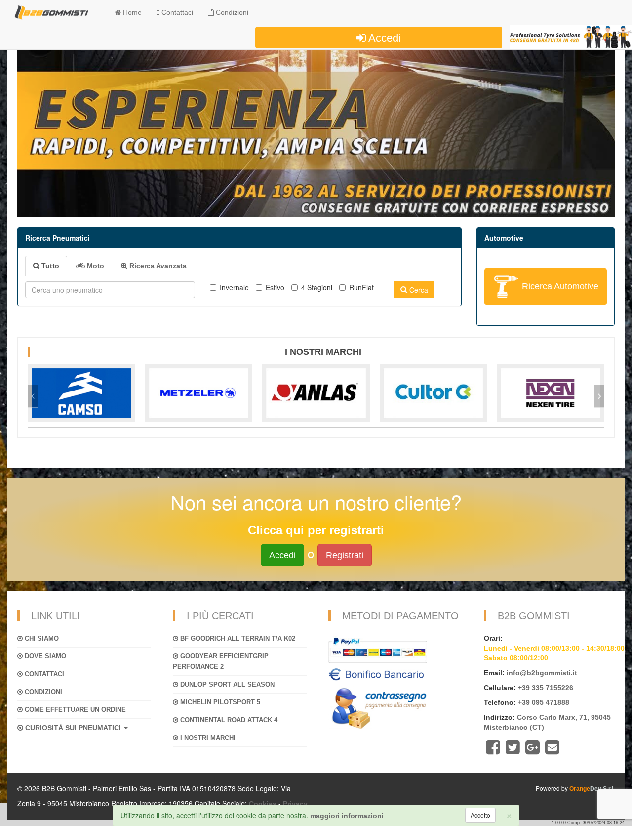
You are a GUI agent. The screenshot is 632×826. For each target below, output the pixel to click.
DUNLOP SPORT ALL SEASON (226, 684)
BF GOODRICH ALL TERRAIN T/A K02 (236, 638)
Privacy (295, 804)
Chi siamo (41, 638)
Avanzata (158, 266)
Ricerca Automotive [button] (558, 286)
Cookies (262, 804)
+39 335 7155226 (545, 688)
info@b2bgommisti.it (542, 673)
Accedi (383, 38)
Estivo (275, 287)
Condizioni (231, 12)
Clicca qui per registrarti (316, 530)
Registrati (344, 555)
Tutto (49, 266)
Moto (94, 266)
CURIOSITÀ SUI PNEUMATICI (73, 728)
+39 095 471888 (543, 702)
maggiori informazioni (347, 816)
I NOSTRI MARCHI (207, 737)
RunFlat (361, 287)
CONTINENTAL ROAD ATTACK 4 (227, 720)
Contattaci (43, 674)
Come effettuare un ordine (74, 709)
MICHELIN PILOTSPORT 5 (219, 702)
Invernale (234, 287)
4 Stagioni (316, 287)
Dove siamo (44, 656)
